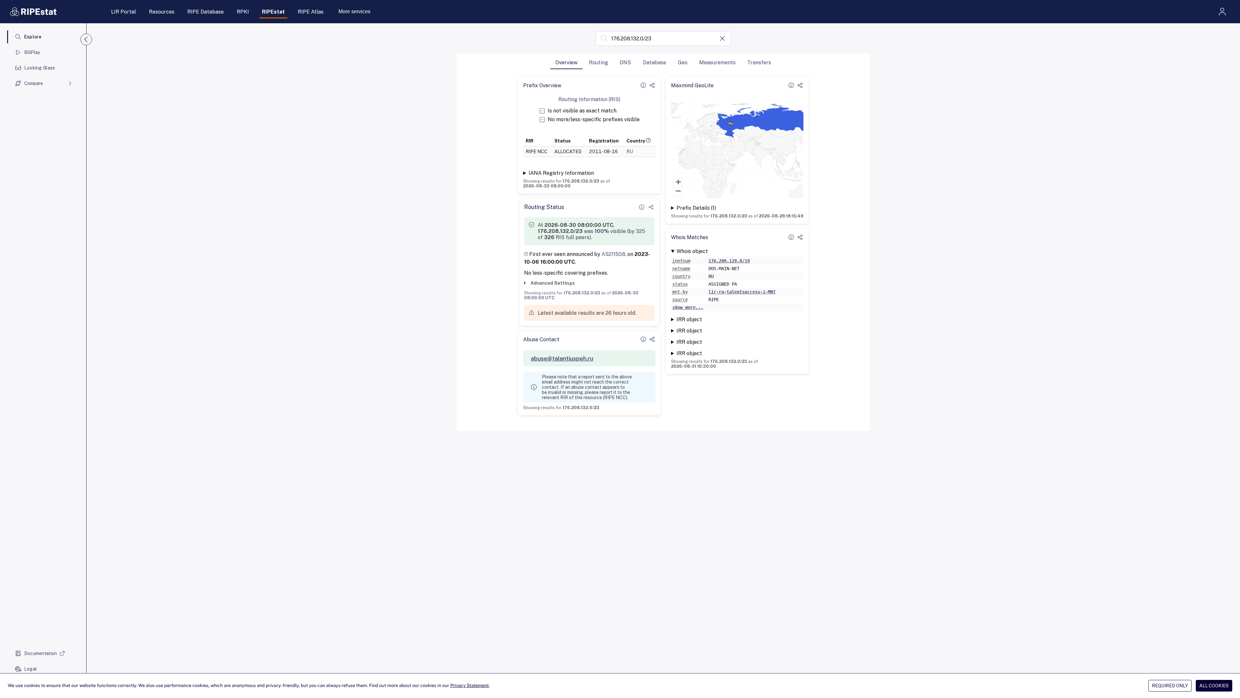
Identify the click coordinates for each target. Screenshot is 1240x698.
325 (640, 231)
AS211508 (613, 254)
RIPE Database (205, 12)
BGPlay (32, 52)
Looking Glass (39, 67)
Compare (33, 83)
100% (601, 231)
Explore (33, 36)
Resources (161, 12)
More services (354, 11)
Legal (30, 669)
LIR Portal (123, 12)
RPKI (243, 12)
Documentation (40, 653)
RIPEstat (273, 12)
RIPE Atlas (311, 12)
